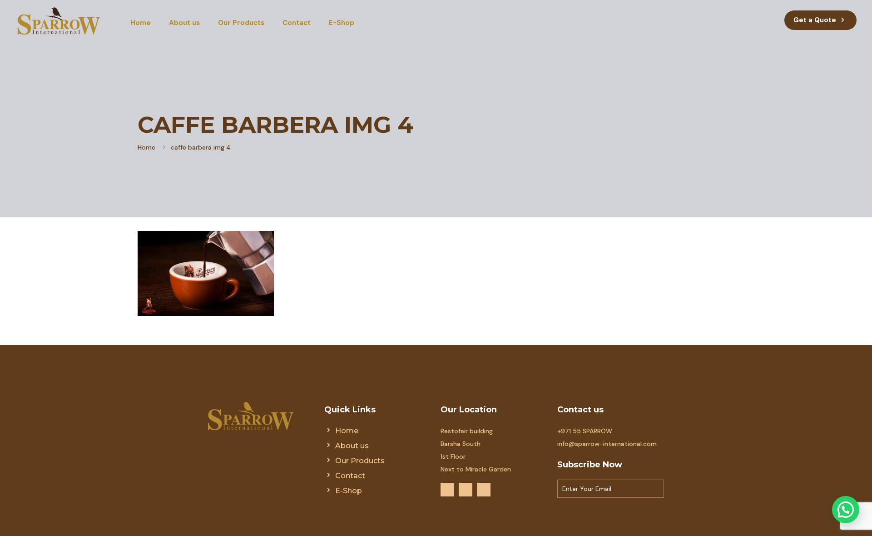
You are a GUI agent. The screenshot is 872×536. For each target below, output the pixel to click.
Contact (350, 475)
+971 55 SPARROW (584, 431)
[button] (845, 509)
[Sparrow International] (59, 20)
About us (352, 445)
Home (146, 147)
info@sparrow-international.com (607, 444)
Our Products (360, 460)
